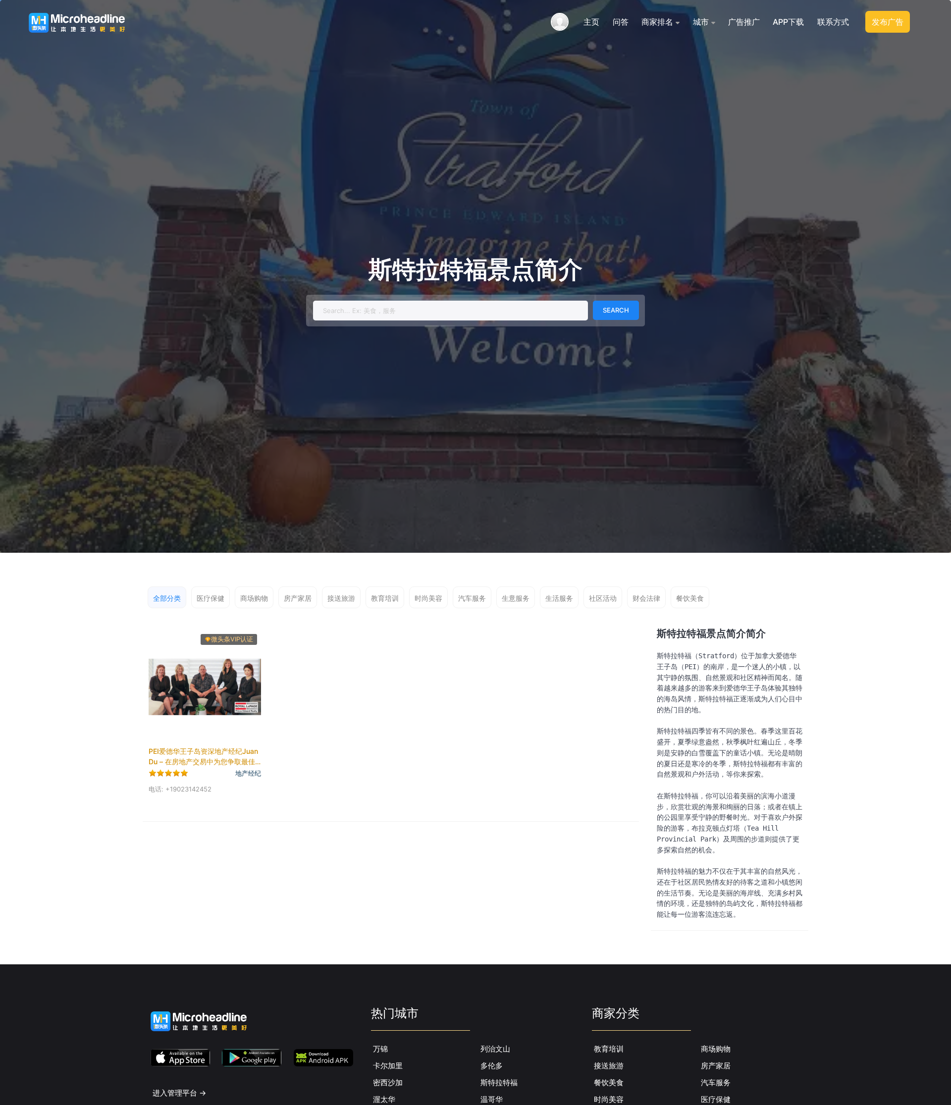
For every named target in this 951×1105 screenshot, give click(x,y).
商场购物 (254, 598)
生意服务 (515, 598)
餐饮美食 (690, 598)
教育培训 (385, 598)
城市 (701, 22)
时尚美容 (428, 598)
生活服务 (559, 598)
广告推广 (744, 22)
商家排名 (657, 22)
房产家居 (298, 598)
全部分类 (167, 598)
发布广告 (887, 22)
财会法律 (646, 598)
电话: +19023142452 (180, 789)
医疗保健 (210, 598)
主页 (591, 22)
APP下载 (788, 22)
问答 (621, 22)
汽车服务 (472, 598)
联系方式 (833, 22)
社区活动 (603, 598)
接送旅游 (341, 598)
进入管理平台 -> (180, 1093)
